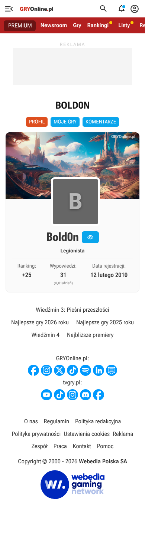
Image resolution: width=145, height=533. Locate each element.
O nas (31, 421)
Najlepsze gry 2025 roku (105, 322)
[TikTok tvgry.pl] (59, 394)
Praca (60, 446)
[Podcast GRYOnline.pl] (85, 370)
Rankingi (98, 25)
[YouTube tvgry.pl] (46, 394)
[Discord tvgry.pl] (85, 394)
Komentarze (101, 122)
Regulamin (56, 421)
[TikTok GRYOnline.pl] (72, 370)
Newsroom (54, 25)
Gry (77, 25)
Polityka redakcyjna (98, 421)
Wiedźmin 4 (45, 334)
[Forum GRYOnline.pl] (111, 370)
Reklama (123, 433)
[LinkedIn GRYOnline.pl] (98, 370)
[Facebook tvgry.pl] (98, 394)
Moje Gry (65, 122)
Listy (124, 25)
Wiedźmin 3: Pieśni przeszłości (72, 309)
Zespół (40, 446)
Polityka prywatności (36, 433)
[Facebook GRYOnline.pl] (33, 370)
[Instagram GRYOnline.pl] (46, 370)
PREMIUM (20, 25)
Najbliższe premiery (90, 334)
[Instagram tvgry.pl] (72, 394)
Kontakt (82, 446)
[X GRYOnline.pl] (59, 370)
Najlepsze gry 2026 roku (40, 322)
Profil (37, 122)
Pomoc (105, 446)
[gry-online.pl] (36, 9)
